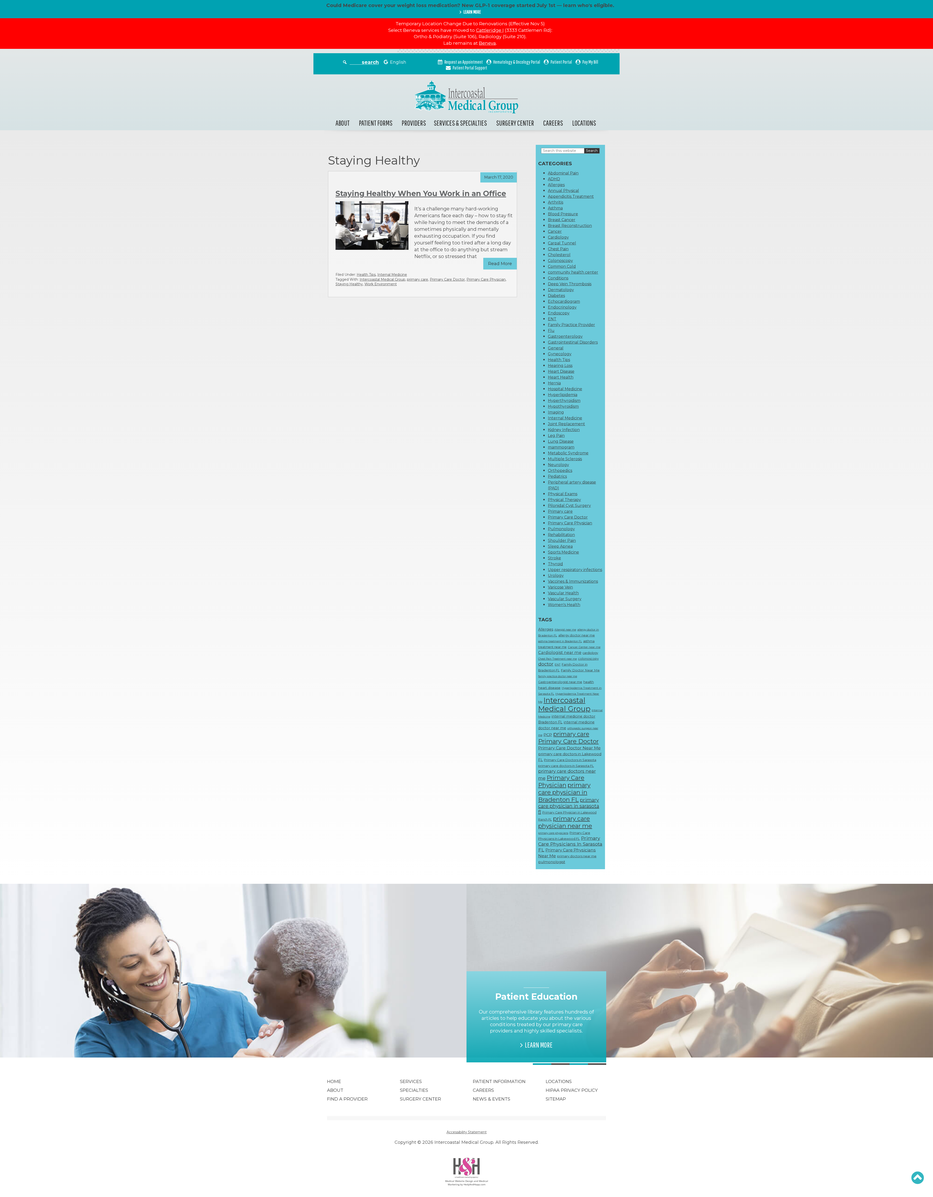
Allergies (556, 184)
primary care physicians (553, 833)
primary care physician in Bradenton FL (564, 792)
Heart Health (560, 377)
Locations (584, 123)
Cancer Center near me (584, 647)
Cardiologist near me (559, 652)
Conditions (558, 278)
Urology (556, 575)
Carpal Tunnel (562, 243)
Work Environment (380, 284)
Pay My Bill (590, 62)
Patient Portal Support (470, 67)
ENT (552, 319)
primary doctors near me (576, 856)
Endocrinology (562, 307)
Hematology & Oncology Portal (516, 62)
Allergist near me (565, 629)
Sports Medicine (563, 552)
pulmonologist (551, 862)
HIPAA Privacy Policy (572, 1090)
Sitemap (556, 1099)
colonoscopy (588, 658)
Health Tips (366, 274)
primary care (417, 279)
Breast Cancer (561, 219)
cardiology (590, 653)
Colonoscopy (560, 260)
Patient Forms (375, 123)
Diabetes (556, 295)
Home (334, 1081)
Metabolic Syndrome (568, 453)
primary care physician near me (565, 822)
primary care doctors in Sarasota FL (566, 766)
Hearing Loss (560, 365)
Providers (414, 123)
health (588, 682)
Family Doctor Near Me (580, 670)
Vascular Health (563, 593)
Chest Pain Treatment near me (557, 658)
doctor (545, 664)
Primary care (560, 511)
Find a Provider (347, 1099)
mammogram (561, 447)
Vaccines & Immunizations (573, 581)
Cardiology (558, 237)
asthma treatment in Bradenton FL (560, 641)
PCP (548, 734)
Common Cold (562, 266)
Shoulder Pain (562, 540)
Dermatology (561, 289)
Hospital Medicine (565, 389)
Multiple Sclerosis (565, 459)
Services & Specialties (460, 123)
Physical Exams (562, 494)
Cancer (555, 231)
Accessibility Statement (467, 1132)
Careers (553, 123)
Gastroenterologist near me (560, 682)
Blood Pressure (563, 214)
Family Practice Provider (571, 324)
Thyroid (555, 564)
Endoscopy (559, 313)
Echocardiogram (564, 301)
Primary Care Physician (486, 279)
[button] (917, 1178)
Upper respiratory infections (575, 569)
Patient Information (499, 1081)
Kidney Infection (564, 429)
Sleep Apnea (560, 546)
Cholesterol (559, 254)
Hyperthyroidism (564, 400)
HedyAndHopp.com (474, 1184)
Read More (500, 263)
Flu (551, 330)
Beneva (487, 43)
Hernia (554, 383)
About (343, 123)
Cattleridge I (490, 30)
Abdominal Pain (563, 173)
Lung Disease (561, 441)
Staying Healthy (349, 284)
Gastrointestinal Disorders (573, 342)
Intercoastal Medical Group (382, 279)
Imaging (556, 412)
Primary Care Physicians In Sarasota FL (570, 844)
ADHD (554, 179)
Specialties (414, 1090)
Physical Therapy (564, 499)
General (555, 348)
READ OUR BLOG (399, 1038)
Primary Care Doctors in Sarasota (570, 760)
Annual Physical (563, 190)
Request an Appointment (463, 62)
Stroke (554, 558)
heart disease (549, 688)
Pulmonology (561, 529)
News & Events (491, 1099)
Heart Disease (561, 371)
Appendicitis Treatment (571, 196)
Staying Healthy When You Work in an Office (421, 193)
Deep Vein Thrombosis (569, 284)
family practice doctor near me (557, 676)
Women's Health (564, 604)
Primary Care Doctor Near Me (569, 747)
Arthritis (555, 202)
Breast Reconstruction (570, 225)
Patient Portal (561, 62)
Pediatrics (557, 476)
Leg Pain (556, 435)
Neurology (558, 464)
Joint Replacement (566, 424)
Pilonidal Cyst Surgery (569, 505)
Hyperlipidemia (562, 394)
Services (411, 1081)
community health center (573, 272)
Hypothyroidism (563, 406)
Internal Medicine (392, 274)
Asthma (555, 208)
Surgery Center (515, 123)
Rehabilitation (561, 534)
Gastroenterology (565, 336)
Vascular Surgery (564, 599)
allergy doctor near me (576, 635)
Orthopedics (560, 470)
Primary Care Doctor (447, 279)
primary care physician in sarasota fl (568, 806)
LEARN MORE (472, 12)
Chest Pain (558, 249)
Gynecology (559, 354)
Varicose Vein (560, 587)
